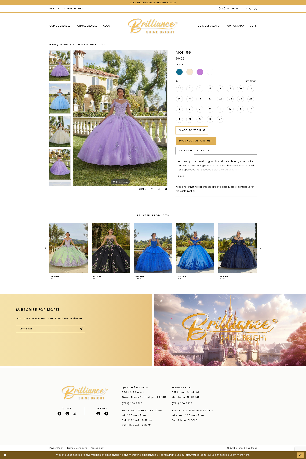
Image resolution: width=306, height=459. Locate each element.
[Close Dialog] (5, 455)
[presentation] (68, 248)
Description (185, 150)
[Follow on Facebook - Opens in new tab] (59, 414)
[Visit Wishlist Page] (250, 8)
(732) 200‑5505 (133, 404)
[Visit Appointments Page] (230, 330)
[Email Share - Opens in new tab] (166, 189)
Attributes (203, 150)
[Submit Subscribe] (81, 329)
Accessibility (97, 448)
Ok (300, 455)
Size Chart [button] (250, 81)
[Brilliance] (153, 26)
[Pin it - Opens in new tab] (159, 189)
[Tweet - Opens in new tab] (152, 189)
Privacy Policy (56, 448)
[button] (255, 9)
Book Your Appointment (196, 141)
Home (52, 45)
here (246, 455)
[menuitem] (67, 8)
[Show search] (246, 9)
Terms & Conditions (77, 448)
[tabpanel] (60, 66)
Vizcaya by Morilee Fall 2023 (89, 45)
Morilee (64, 45)
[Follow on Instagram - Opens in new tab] (67, 414)
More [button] (181, 176)
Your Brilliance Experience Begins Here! (153, 3)
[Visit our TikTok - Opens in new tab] (75, 414)
